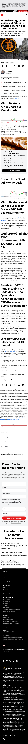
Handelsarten (6, 585)
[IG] (2, 15)
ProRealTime (6, 605)
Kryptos (4, 427)
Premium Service (7, 591)
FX (9, 427)
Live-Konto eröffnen (23, 11)
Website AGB (14, 452)
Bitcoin (11, 62)
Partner (10, 735)
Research (5, 615)
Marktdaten (6, 617)
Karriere (14, 735)
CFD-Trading (6, 589)
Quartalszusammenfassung (13, 419)
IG (3, 649)
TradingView (6, 603)
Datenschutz (21, 649)
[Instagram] (11, 66)
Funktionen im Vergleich (9, 611)
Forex (2, 62)
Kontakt (5, 627)
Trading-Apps (6, 601)
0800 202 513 (6, 635)
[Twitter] (15, 66)
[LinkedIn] (23, 66)
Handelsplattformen (8, 597)
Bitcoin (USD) (4, 220)
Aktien (7, 62)
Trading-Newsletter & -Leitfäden (11, 623)
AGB (16, 649)
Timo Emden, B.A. (10, 71)
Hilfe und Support (16, 631)
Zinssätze (5, 579)
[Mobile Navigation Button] (26, 15)
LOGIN (15, 11)
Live (5, 351)
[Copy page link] (2, 66)
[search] (23, 15)
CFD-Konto (17, 98)
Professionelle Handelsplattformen (11, 609)
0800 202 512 (6, 631)
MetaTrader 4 (6, 607)
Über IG (5, 651)
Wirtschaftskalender (8, 619)
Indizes (20, 427)
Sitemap (7, 649)
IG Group (5, 735)
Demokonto (13, 351)
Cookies (9, 651)
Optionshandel (6, 587)
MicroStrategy (15, 217)
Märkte (5, 571)
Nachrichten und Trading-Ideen (10, 621)
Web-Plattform (6, 599)
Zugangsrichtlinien (16, 523)
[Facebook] (6, 66)
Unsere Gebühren (7, 593)
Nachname (4, 487)
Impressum (12, 649)
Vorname (4, 481)
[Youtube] (19, 66)
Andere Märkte (6, 581)
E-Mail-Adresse (6, 493)
